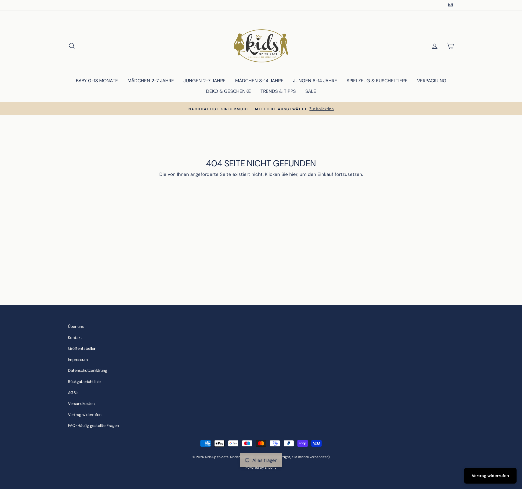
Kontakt (75, 337)
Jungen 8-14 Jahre (315, 81)
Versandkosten (81, 403)
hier (293, 174)
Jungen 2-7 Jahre (205, 81)
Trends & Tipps (278, 91)
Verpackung (431, 81)
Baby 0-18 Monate (97, 81)
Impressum (78, 359)
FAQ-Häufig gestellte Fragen (93, 425)
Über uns (76, 326)
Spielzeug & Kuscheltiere (377, 81)
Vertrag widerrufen (84, 414)
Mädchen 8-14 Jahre (259, 81)
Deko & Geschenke (228, 91)
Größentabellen (82, 348)
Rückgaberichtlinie (84, 381)
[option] (261, 109)
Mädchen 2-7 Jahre (151, 81)
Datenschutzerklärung (87, 370)
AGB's (73, 392)
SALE (310, 91)
